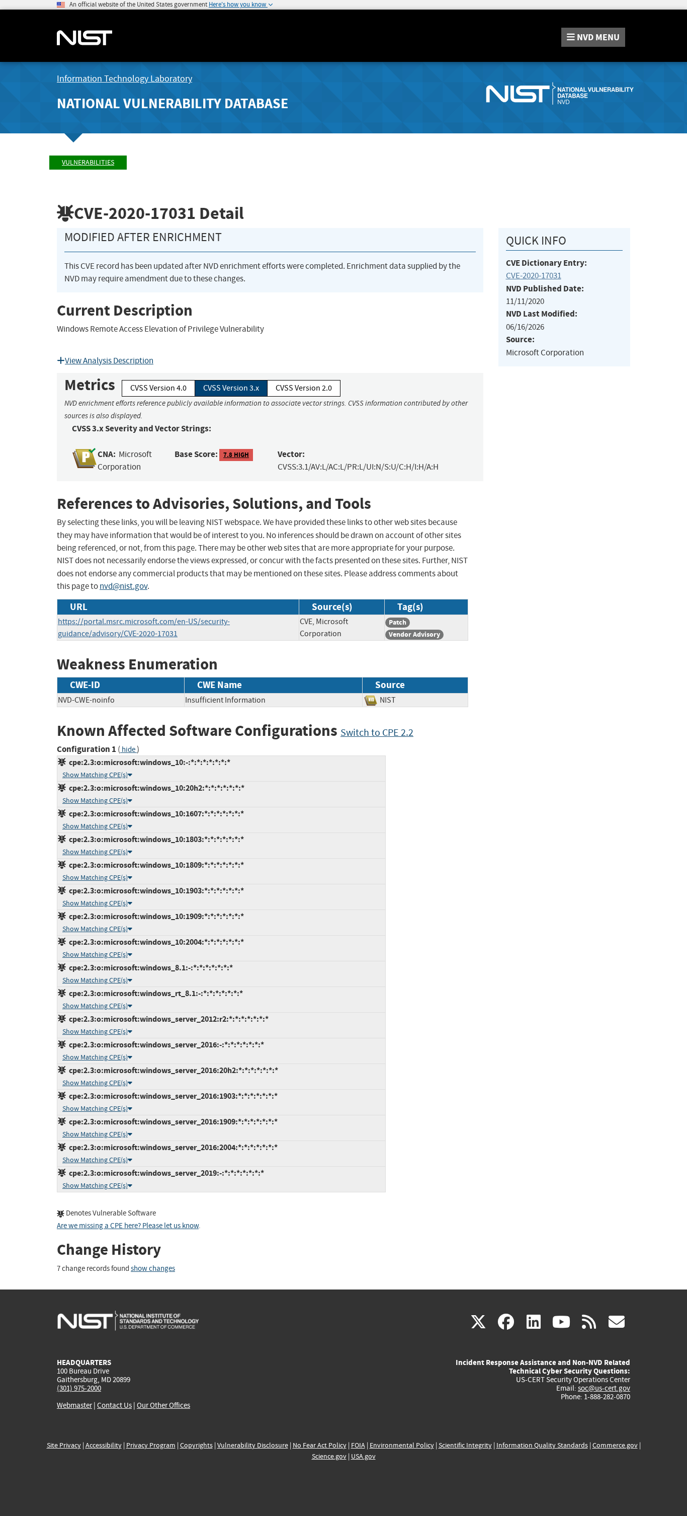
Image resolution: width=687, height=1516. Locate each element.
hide (128, 749)
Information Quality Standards (542, 1445)
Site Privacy (64, 1445)
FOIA (358, 1445)
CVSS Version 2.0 (304, 388)
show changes (153, 1268)
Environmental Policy (402, 1445)
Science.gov (329, 1456)
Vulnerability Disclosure (252, 1445)
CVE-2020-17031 (533, 275)
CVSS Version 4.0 (158, 388)
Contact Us (114, 1405)
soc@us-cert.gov (604, 1388)
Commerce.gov (615, 1445)
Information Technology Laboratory (124, 79)
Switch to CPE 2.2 (376, 732)
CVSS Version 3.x (231, 388)
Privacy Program (151, 1445)
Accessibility (103, 1445)
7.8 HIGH (236, 454)
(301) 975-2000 (79, 1388)
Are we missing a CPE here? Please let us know (128, 1226)
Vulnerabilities (88, 162)
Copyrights (196, 1445)
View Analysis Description (109, 360)
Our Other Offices (163, 1405)
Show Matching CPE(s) (95, 775)
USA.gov (363, 1456)
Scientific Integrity (465, 1445)
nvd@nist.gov (123, 586)
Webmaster (74, 1405)
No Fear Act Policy (320, 1445)
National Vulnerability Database (172, 103)
